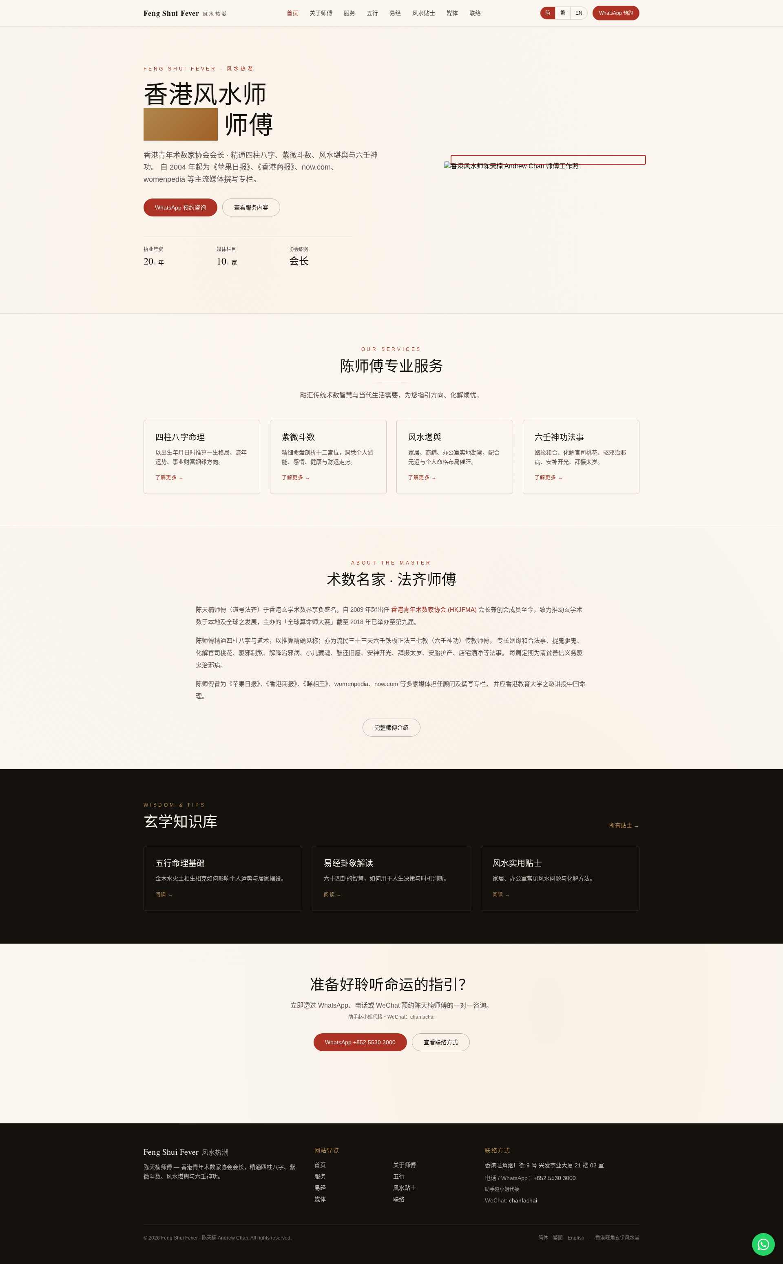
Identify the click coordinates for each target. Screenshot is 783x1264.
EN (578, 13)
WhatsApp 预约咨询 (180, 207)
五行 (372, 13)
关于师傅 (321, 13)
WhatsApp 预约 (616, 13)
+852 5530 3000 (554, 1178)
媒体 (452, 13)
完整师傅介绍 (391, 727)
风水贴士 (423, 13)
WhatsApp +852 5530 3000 (360, 1042)
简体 (543, 1238)
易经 (395, 13)
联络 (475, 13)
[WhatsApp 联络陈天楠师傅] (763, 1244)
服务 (349, 13)
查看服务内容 (251, 207)
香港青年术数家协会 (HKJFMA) (434, 609)
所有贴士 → (624, 825)
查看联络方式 (441, 1042)
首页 (292, 13)
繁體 (558, 1238)
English (576, 1238)
